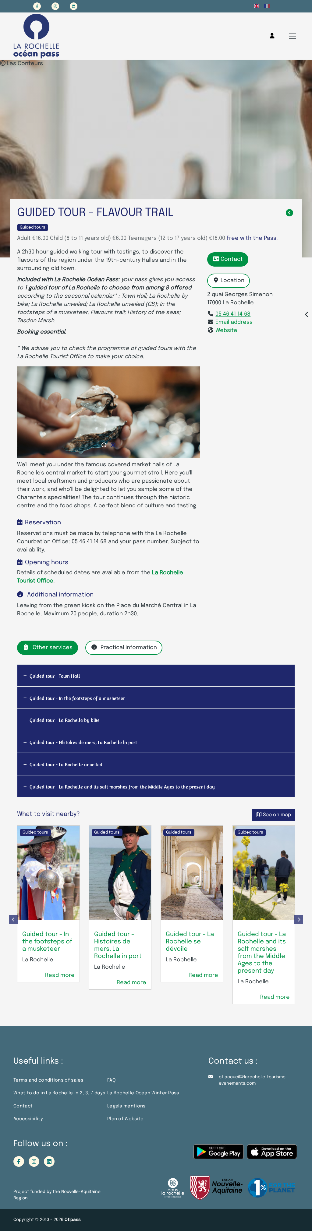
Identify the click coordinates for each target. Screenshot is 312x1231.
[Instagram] (55, 6)
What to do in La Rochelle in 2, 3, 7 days (59, 1093)
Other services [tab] (53, 647)
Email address (234, 322)
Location (232, 280)
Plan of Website (125, 1119)
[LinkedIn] (73, 6)
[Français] (267, 6)
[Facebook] (37, 6)
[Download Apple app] (272, 1155)
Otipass (73, 1220)
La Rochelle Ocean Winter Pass (143, 1093)
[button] (103, 445)
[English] (257, 6)
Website (226, 330)
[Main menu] (292, 36)
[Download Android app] (218, 1155)
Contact (232, 259)
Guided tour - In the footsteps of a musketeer (47, 941)
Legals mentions (126, 1106)
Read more (60, 975)
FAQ (111, 1080)
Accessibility (28, 1119)
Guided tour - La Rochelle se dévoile (190, 941)
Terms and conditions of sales (48, 1080)
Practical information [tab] (129, 647)
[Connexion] (272, 36)
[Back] (289, 213)
